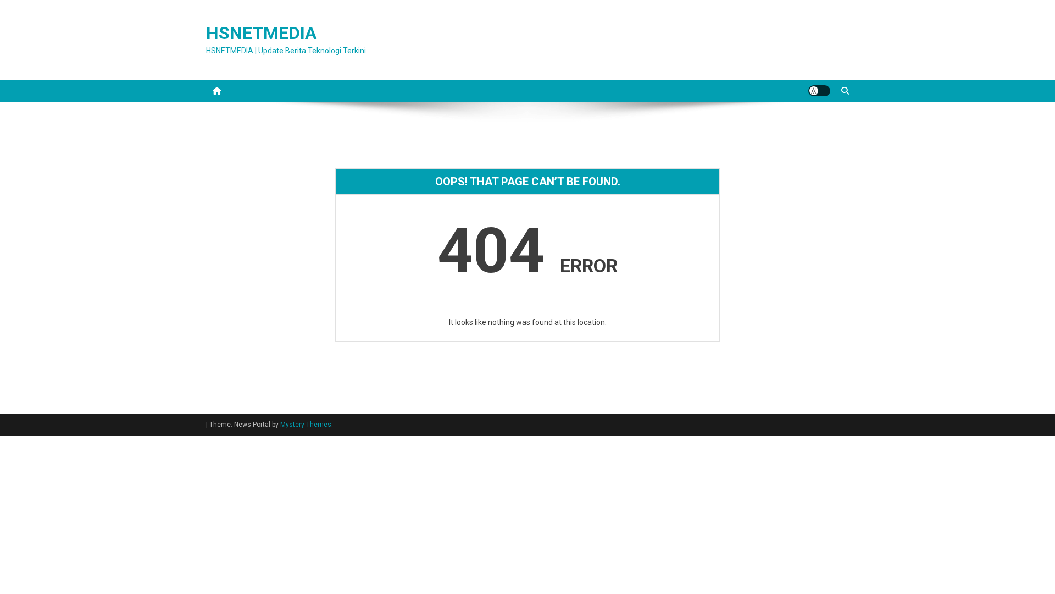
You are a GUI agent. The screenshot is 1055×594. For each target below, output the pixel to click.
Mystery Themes (305, 424)
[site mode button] (819, 90)
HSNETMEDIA (261, 33)
